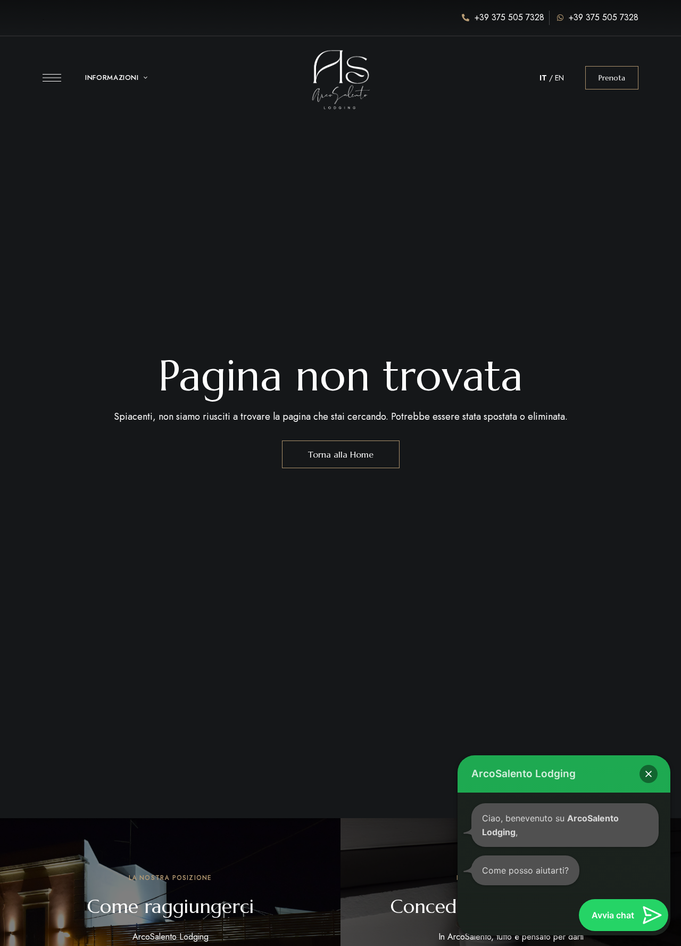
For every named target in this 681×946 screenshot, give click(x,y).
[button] (611, 77)
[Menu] (52, 77)
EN (559, 77)
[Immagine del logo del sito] (340, 72)
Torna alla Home (340, 454)
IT (543, 77)
